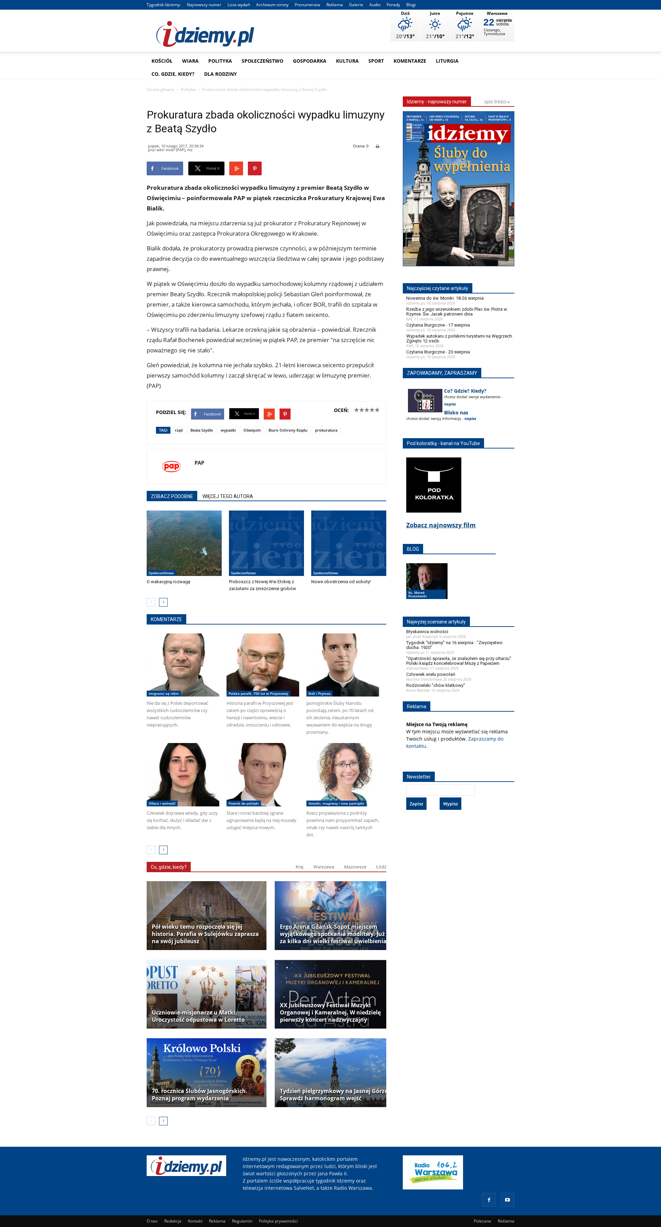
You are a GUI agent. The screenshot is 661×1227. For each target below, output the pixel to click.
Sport (376, 61)
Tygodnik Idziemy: (164, 5)
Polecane (482, 1221)
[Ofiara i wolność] (183, 774)
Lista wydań (239, 5)
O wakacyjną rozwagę (168, 581)
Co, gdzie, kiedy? (173, 74)
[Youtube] (507, 1200)
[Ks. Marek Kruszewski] (427, 587)
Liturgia (447, 61)
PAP (199, 462)
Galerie (356, 5)
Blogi (411, 5)
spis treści (495, 101)
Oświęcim (252, 430)
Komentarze (410, 61)
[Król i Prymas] (342, 665)
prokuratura (326, 430)
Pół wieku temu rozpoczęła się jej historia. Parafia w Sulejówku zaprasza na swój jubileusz (205, 934)
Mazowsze (355, 866)
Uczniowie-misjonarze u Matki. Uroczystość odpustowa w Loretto (198, 1016)
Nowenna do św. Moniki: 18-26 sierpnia (445, 298)
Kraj (299, 866)
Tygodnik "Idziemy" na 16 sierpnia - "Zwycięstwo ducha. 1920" (454, 645)
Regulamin (242, 1221)
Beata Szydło (201, 430)
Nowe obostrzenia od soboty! (341, 581)
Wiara (190, 61)
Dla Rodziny (220, 74)
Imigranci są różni (164, 693)
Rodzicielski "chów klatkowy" (435, 685)
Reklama (334, 5)
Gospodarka (309, 61)
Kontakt (195, 1221)
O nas (152, 1221)
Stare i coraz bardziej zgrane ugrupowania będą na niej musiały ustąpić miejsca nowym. (261, 820)
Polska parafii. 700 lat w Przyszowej (258, 693)
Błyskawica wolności (427, 631)
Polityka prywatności (278, 1221)
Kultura (347, 61)
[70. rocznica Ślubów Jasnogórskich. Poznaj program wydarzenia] (206, 1072)
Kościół (161, 61)
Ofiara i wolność (162, 803)
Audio (374, 5)
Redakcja (172, 1221)
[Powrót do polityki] (263, 774)
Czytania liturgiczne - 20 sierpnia (438, 351)
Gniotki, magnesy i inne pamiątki (336, 803)
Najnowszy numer (204, 5)
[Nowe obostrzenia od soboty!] (348, 543)
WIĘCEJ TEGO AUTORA (227, 496)
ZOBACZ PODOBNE (172, 496)
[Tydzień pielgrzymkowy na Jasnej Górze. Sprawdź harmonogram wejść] (335, 1072)
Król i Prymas (319, 693)
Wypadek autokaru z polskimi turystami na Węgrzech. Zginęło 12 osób (459, 338)
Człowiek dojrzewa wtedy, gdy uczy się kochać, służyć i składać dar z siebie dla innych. (182, 820)
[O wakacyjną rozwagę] (184, 543)
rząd (179, 430)
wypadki (228, 430)
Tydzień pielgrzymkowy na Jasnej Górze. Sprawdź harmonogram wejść (334, 1094)
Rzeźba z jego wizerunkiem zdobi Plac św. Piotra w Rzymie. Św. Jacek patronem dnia (456, 312)
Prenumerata (307, 5)
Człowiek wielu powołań (430, 674)
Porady (393, 5)
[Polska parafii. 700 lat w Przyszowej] (263, 665)
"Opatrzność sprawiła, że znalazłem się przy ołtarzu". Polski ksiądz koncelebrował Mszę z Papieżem (459, 661)
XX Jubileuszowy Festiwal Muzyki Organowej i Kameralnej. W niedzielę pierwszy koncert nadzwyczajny (330, 1012)
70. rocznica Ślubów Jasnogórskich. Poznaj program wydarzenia (200, 1094)
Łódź (381, 866)
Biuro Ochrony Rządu (288, 430)
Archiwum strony (272, 5)
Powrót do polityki (244, 803)
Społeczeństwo (262, 61)
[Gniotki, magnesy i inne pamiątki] (342, 774)
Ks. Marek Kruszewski (417, 594)
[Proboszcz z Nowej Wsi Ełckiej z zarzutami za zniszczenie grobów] (266, 543)
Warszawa (323, 866)
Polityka (220, 61)
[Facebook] (489, 1200)
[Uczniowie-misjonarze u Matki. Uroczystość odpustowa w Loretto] (206, 994)
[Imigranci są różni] (183, 665)
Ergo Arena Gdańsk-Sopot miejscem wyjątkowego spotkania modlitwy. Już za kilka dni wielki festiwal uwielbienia (333, 934)
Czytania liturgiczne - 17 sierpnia (438, 325)
